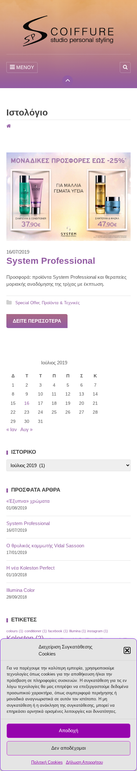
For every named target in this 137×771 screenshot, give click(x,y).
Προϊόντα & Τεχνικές (61, 302)
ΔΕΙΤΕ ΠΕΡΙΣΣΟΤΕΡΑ (37, 321)
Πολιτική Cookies (47, 762)
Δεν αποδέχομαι (68, 748)
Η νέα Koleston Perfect (30, 568)
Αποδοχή (68, 730)
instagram (97, 631)
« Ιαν (11, 429)
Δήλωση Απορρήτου (84, 762)
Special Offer (27, 302)
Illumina (77, 631)
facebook (58, 631)
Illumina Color (20, 590)
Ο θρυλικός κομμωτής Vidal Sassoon (45, 545)
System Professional (50, 261)
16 (26, 403)
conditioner (36, 631)
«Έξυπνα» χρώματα (28, 501)
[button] (127, 650)
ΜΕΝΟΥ (25, 67)
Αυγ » (26, 429)
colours (14, 631)
